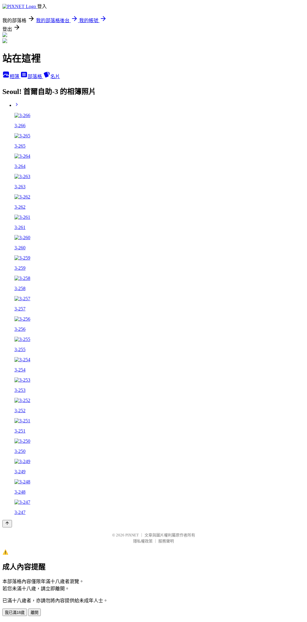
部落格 (35, 76)
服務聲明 (166, 541)
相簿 (15, 76)
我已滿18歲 (15, 612)
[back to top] (7, 523)
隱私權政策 (143, 541)
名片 (55, 76)
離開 (34, 612)
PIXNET (132, 535)
